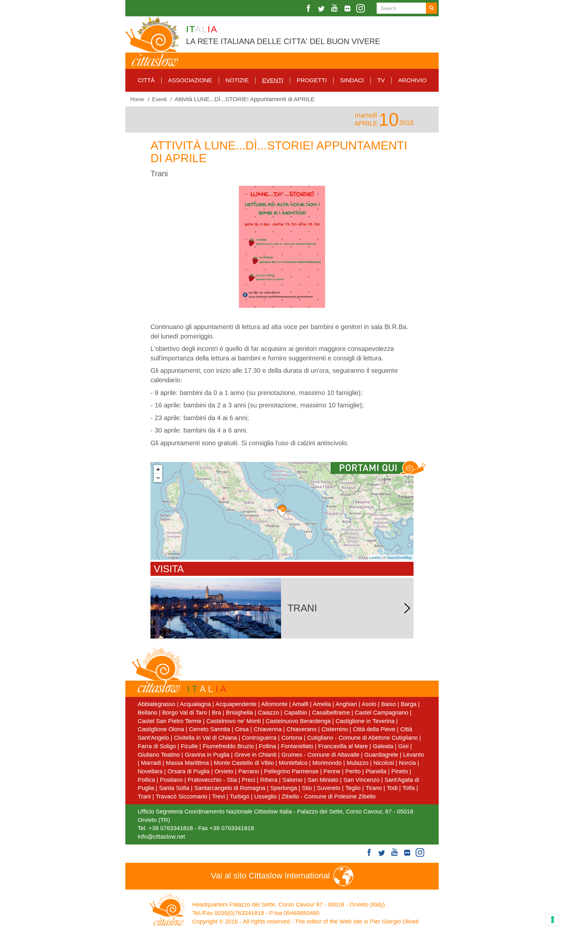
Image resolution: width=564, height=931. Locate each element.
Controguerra (259, 737)
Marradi (151, 763)
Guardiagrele (381, 754)
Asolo (369, 704)
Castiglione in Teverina (365, 721)
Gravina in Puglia (207, 754)
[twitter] (322, 8)
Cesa (242, 729)
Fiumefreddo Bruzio (228, 746)
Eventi (272, 80)
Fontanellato (297, 746)
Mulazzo (357, 763)
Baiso (388, 704)
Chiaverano (302, 729)
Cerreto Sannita (209, 729)
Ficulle (189, 746)
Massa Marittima (187, 763)
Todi (392, 788)
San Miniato (322, 780)
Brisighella (239, 712)
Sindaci (352, 80)
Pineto (399, 771)
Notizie (237, 80)
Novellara (150, 771)
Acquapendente (236, 704)
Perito (353, 771)
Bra (216, 712)
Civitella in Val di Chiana (205, 737)
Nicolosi (383, 763)
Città (146, 80)
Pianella (376, 771)
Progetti (312, 80)
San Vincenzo (361, 780)
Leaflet (374, 557)
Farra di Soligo (157, 746)
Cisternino (334, 729)
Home (137, 99)
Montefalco (293, 763)
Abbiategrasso (157, 704)
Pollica (146, 780)
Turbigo (239, 796)
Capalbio (295, 712)
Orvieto (223, 771)
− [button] (158, 477)
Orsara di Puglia (188, 771)
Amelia (322, 704)
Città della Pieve (374, 729)
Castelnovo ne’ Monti (233, 721)
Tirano (374, 788)
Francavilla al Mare (343, 746)
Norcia (407, 763)
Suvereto (328, 788)
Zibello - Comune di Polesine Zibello (329, 796)
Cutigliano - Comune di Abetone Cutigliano (362, 737)
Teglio (353, 788)
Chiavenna (268, 729)
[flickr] (348, 8)
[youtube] (335, 8)
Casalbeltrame (331, 712)
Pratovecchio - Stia (212, 780)
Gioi (403, 746)
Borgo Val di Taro (184, 712)
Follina (267, 746)
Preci (248, 780)
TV (381, 80)
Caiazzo (268, 712)
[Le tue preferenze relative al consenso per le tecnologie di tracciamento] (552, 919)
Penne (331, 771)
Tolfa (408, 788)
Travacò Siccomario (181, 796)
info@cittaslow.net (161, 836)
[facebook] (309, 8)
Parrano (248, 771)
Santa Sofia (174, 788)
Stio (307, 788)
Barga (408, 704)
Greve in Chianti (255, 754)
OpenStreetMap (399, 557)
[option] (282, 247)
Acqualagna (195, 704)
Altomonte (274, 704)
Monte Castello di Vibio (244, 763)
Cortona (291, 737)
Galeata (383, 746)
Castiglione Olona (161, 729)
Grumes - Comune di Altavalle (320, 754)
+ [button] (158, 469)
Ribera (268, 780)
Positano (171, 780)
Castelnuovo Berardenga (298, 721)
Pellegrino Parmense (291, 771)
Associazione (190, 80)
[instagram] (361, 8)
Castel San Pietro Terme (169, 721)
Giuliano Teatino (159, 754)
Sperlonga (283, 788)
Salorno (292, 780)
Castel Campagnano (381, 712)
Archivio (412, 80)
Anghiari (346, 704)
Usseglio (265, 796)
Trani (144, 796)
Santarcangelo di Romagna (229, 788)
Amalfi (300, 704)
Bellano (147, 712)
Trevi (218, 796)
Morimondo (327, 763)
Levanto (413, 754)
